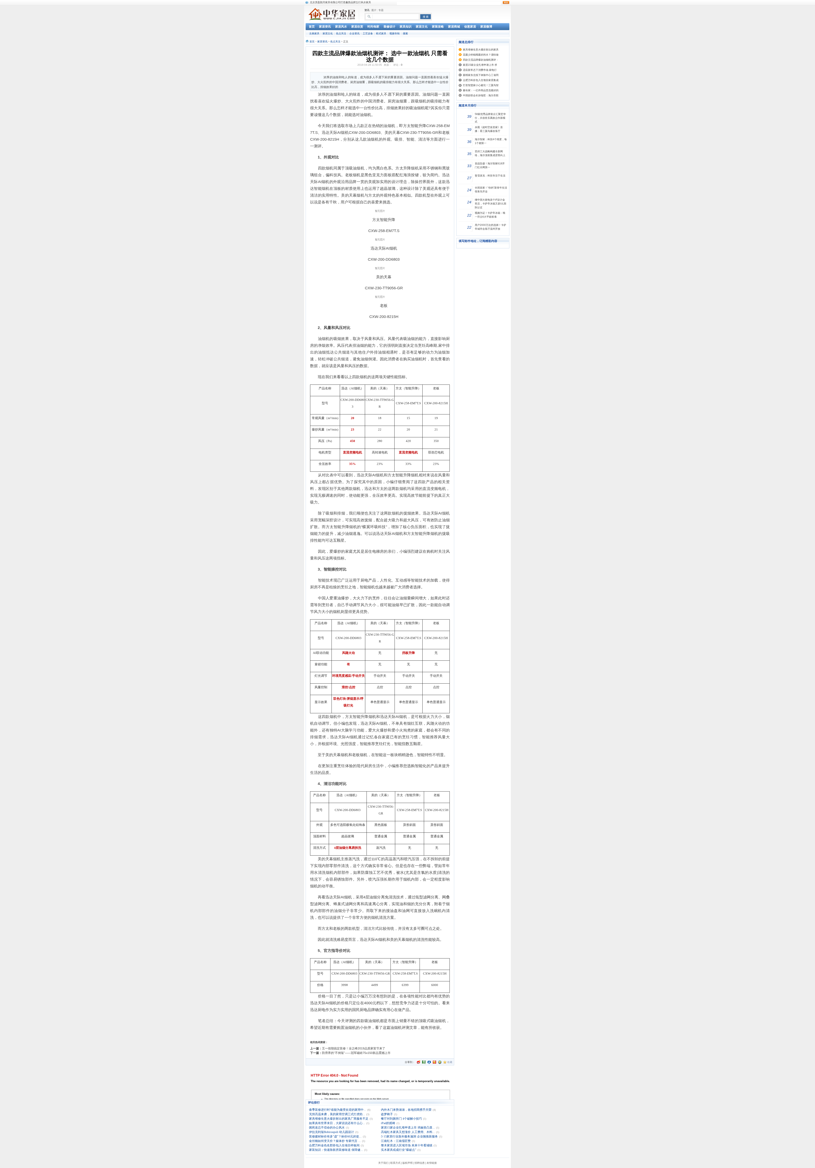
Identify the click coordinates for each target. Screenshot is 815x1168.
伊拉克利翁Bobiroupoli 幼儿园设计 (331, 1132)
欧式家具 (381, 33)
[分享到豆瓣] (424, 1062)
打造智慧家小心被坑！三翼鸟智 (481, 85)
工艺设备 (368, 33)
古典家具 (314, 33)
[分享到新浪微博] (418, 1062)
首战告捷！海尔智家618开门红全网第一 (490, 165)
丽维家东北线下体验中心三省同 (481, 75)
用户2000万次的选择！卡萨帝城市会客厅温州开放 (490, 227)
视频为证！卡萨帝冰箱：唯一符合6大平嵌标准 (490, 214)
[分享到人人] (429, 1062)
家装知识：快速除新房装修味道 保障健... (336, 1149)
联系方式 (395, 1162)
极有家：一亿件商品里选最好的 (481, 90)
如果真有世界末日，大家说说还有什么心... (337, 1123)
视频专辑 (394, 33)
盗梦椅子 (387, 1114)
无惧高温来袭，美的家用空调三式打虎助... (337, 1114)
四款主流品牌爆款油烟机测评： (481, 59)
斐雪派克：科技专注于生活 (490, 175)
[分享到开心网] (434, 1062)
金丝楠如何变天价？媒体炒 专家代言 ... (335, 1141)
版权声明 (407, 1162)
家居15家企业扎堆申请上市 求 (480, 64)
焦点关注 (341, 33)
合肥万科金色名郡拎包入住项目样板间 (334, 1145)
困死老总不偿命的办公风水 (327, 1127)
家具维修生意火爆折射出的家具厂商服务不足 (338, 1118)
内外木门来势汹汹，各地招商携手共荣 (406, 1109)
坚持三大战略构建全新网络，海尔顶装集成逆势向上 (490, 153)
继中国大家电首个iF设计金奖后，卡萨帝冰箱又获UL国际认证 (490, 203)
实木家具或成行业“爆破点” (398, 1149)
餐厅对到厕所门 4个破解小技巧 (401, 1118)
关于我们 (383, 1162)
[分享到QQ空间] (439, 1062)
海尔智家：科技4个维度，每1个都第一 (491, 141)
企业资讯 (354, 33)
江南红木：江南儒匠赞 (396, 1141)
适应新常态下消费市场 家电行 (480, 70)
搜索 (405, 33)
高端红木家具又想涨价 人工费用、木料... (408, 1132)
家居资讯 (322, 41)
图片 (374, 10)
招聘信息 (420, 1162)
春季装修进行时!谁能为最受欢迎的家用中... (337, 1109)
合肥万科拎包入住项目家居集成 (481, 80)
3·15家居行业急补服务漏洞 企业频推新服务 (409, 1136)
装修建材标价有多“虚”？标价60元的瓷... (335, 1136)
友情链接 (432, 1162)
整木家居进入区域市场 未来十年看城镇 (406, 1145)
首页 (312, 41)
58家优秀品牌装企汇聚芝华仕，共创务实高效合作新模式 (490, 118)
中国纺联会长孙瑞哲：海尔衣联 (481, 95)
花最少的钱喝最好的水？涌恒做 (481, 54)
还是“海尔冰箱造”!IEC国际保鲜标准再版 (332, 2)
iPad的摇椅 (388, 1123)
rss (506, 2)
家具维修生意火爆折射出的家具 (481, 49)
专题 (381, 10)
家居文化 (328, 33)
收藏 (449, 1062)
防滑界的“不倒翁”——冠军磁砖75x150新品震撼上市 (356, 1053)
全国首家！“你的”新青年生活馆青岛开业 (491, 189)
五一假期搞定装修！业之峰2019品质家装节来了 (353, 1048)
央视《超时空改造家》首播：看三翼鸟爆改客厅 (489, 129)
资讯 (367, 10)
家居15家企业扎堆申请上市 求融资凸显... (408, 1127)
